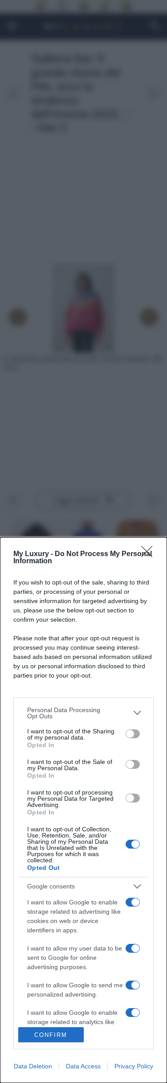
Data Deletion (33, 1066)
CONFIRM (50, 1035)
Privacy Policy (133, 1066)
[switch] (133, 733)
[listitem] (83, 713)
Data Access (83, 1066)
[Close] (149, 554)
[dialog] (83, 810)
